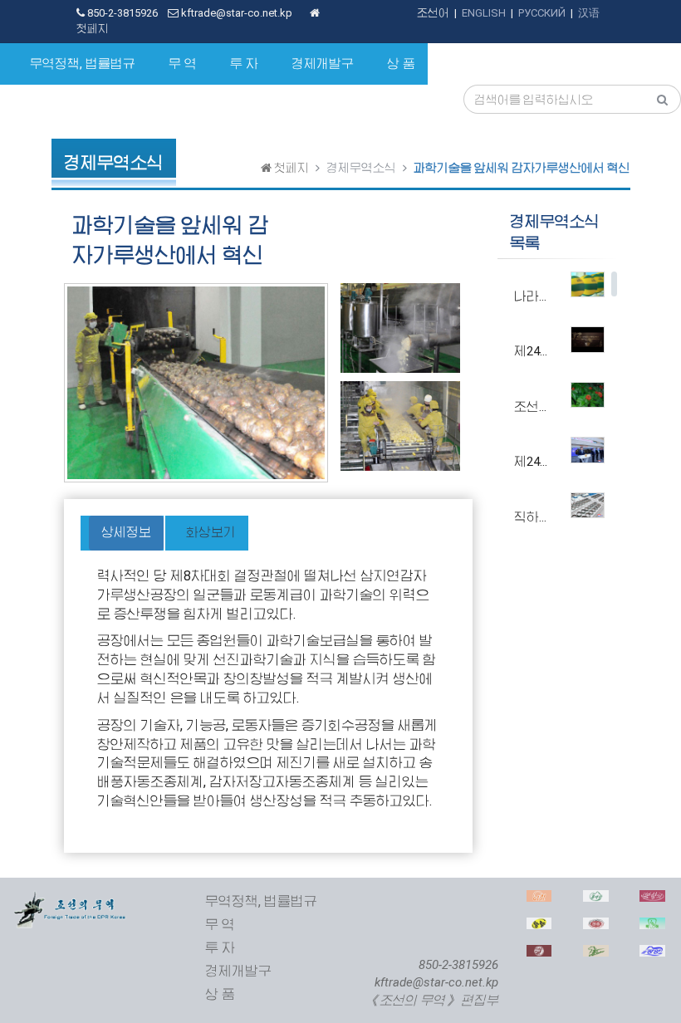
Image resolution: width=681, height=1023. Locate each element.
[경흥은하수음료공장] (596, 926)
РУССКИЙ (542, 13)
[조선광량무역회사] (539, 926)
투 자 (244, 63)
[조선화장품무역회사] (652, 899)
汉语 (589, 13)
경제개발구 (323, 63)
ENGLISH (484, 13)
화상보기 (211, 532)
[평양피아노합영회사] (652, 954)
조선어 (433, 13)
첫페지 (290, 167)
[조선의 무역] (70, 899)
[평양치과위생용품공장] (652, 926)
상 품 (401, 63)
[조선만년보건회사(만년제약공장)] (539, 954)
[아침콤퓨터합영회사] (539, 899)
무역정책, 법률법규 (82, 63)
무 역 (183, 63)
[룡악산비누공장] (596, 899)
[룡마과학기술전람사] (596, 954)
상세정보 (126, 532)
